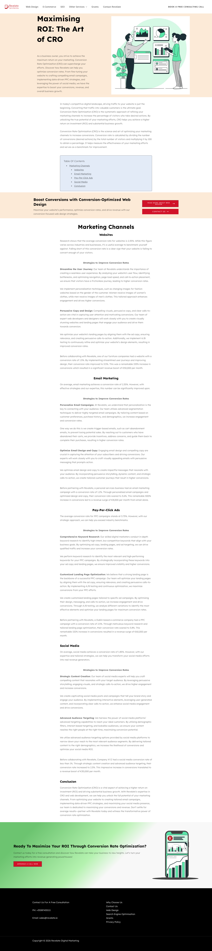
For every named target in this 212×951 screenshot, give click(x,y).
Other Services (77, 6)
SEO (62, 6)
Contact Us (159, 211)
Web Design (32, 6)
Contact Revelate (112, 6)
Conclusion (79, 186)
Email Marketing (82, 173)
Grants (95, 6)
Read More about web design (159, 203)
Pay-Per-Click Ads (83, 177)
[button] (86, 6)
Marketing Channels (79, 165)
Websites (79, 169)
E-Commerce (49, 6)
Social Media (80, 181)
